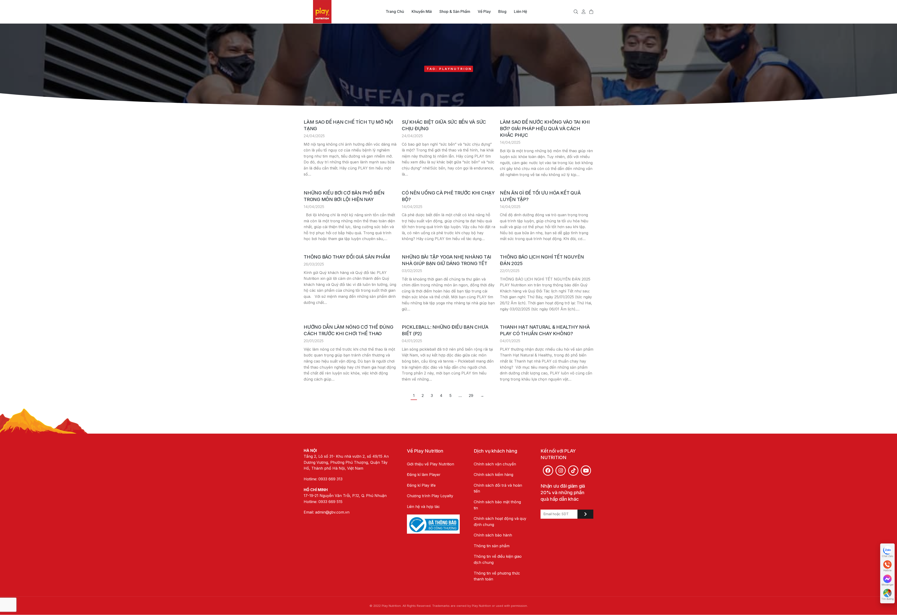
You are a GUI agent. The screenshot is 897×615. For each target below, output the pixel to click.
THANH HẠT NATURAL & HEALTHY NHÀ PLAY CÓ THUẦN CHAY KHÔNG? (545, 330)
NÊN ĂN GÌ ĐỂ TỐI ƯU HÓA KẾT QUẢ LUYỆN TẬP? (540, 196)
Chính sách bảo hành (493, 535)
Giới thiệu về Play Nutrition (430, 464)
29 (471, 395)
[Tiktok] (573, 470)
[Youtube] (586, 470)
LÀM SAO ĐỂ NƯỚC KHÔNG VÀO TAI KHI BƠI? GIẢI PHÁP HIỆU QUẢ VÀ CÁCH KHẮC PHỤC (545, 128)
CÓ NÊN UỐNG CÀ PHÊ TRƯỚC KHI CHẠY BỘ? (448, 196)
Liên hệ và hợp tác (423, 506)
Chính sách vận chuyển (495, 464)
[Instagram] (560, 470)
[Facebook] (548, 470)
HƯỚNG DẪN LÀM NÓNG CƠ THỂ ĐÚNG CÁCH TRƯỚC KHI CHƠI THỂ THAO (348, 330)
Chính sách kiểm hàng (493, 474)
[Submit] (585, 514)
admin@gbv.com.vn (332, 512)
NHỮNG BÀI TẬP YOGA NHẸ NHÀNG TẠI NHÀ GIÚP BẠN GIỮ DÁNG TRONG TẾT (446, 260)
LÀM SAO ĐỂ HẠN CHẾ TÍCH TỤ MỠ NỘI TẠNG (348, 125)
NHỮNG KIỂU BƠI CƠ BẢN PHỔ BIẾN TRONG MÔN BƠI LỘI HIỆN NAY (344, 196)
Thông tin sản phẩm (491, 545)
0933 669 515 (330, 501)
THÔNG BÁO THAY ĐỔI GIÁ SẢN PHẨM (347, 257)
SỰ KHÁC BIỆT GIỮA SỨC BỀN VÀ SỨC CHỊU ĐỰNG (444, 125)
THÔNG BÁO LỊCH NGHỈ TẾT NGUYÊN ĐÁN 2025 (542, 260)
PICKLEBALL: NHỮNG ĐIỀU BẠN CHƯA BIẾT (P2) (445, 330)
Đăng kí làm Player (424, 474)
